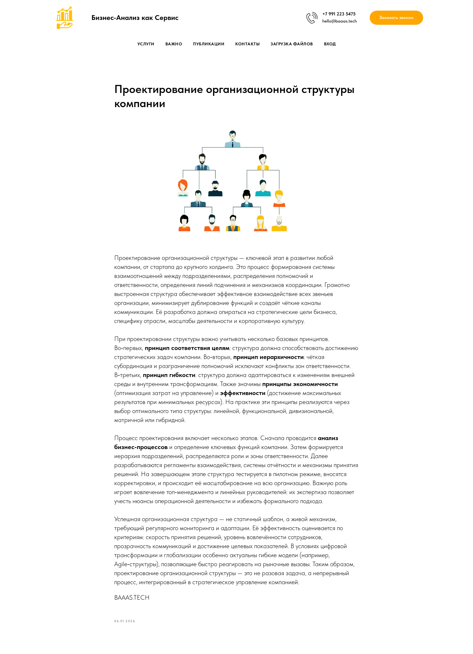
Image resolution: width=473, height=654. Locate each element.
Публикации (208, 43)
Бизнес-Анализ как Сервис (135, 17)
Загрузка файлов (292, 43)
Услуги (145, 43)
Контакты (247, 43)
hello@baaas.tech (339, 20)
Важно (173, 43)
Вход (330, 43)
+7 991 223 (333, 13)
